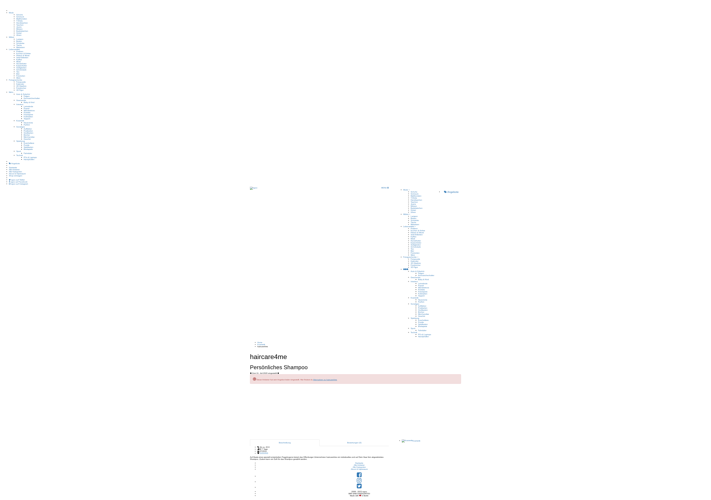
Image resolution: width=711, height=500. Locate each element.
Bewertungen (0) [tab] (354, 443)
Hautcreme (28, 123)
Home (259, 342)
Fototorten (20, 76)
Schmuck (20, 17)
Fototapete (28, 115)
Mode (11, 13)
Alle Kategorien (15, 172)
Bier (18, 74)
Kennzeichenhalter (32, 98)
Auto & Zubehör (23, 94)
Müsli (18, 62)
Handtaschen (22, 23)
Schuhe (19, 15)
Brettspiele (28, 149)
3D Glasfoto (21, 86)
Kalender (20, 84)
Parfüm (27, 125)
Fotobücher (21, 88)
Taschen (20, 25)
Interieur (19, 104)
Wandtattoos (29, 110)
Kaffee (19, 60)
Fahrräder (28, 153)
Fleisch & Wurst (22, 55)
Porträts (27, 113)
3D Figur (20, 90)
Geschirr (27, 139)
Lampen (19, 39)
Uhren (18, 35)
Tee (17, 72)
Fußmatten (28, 117)
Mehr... (12, 92)
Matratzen (20, 47)
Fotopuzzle (21, 82)
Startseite (13, 168)
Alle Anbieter (14, 170)
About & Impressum (17, 174)
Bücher (27, 135)
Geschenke (21, 100)
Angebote (15, 163)
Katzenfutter (21, 66)
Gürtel (18, 33)
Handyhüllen (29, 159)
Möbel (11, 37)
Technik (19, 155)
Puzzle (26, 145)
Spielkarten (28, 147)
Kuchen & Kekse (23, 53)
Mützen (19, 29)
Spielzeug (20, 141)
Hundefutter (21, 64)
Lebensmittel (14, 49)
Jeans (18, 27)
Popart (26, 108)
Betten (19, 41)
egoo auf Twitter (18, 180)
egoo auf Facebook (18, 182)
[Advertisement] (355, 413)
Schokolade (21, 70)
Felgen (27, 96)
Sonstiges (20, 127)
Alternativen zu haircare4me (325, 380)
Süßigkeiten (21, 68)
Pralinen (19, 51)
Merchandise (29, 137)
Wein (18, 78)
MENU (384, 188)
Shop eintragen (15, 176)
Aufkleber (28, 129)
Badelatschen (22, 31)
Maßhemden (21, 19)
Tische (19, 45)
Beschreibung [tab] (285, 443)
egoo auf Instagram (19, 184)
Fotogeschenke (15, 80)
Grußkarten (28, 133)
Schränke (20, 43)
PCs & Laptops (30, 157)
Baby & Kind (29, 102)
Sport (18, 151)
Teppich (27, 119)
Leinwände (28, 106)
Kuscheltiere (29, 143)
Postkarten (28, 131)
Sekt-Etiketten (22, 58)
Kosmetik (20, 121)
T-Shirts (19, 21)
